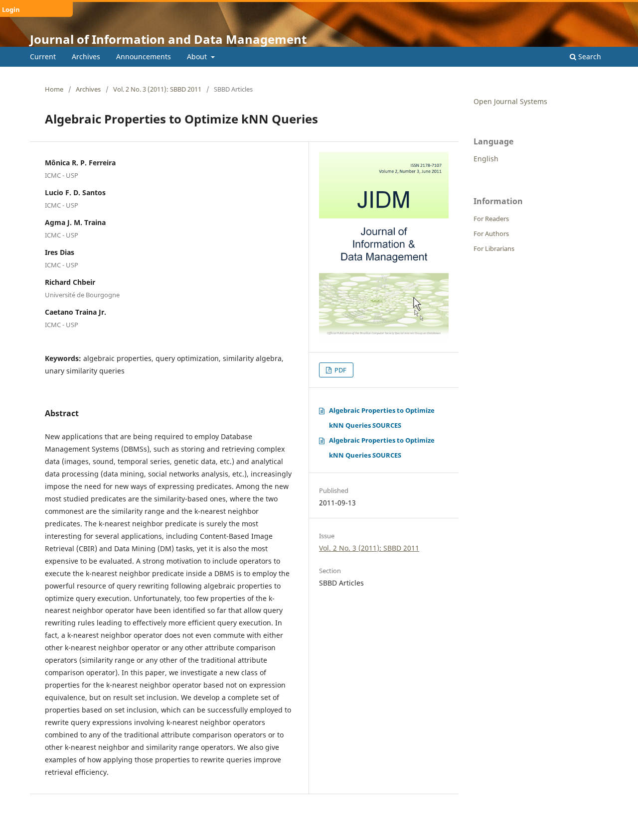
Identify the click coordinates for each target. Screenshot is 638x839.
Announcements (143, 56)
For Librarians (494, 248)
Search (588, 56)
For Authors (491, 233)
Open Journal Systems (510, 101)
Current (43, 56)
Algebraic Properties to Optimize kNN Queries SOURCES (382, 418)
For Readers (491, 218)
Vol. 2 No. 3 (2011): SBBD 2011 (157, 89)
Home (54, 89)
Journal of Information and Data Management (168, 39)
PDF (339, 369)
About (198, 56)
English (486, 158)
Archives (86, 56)
